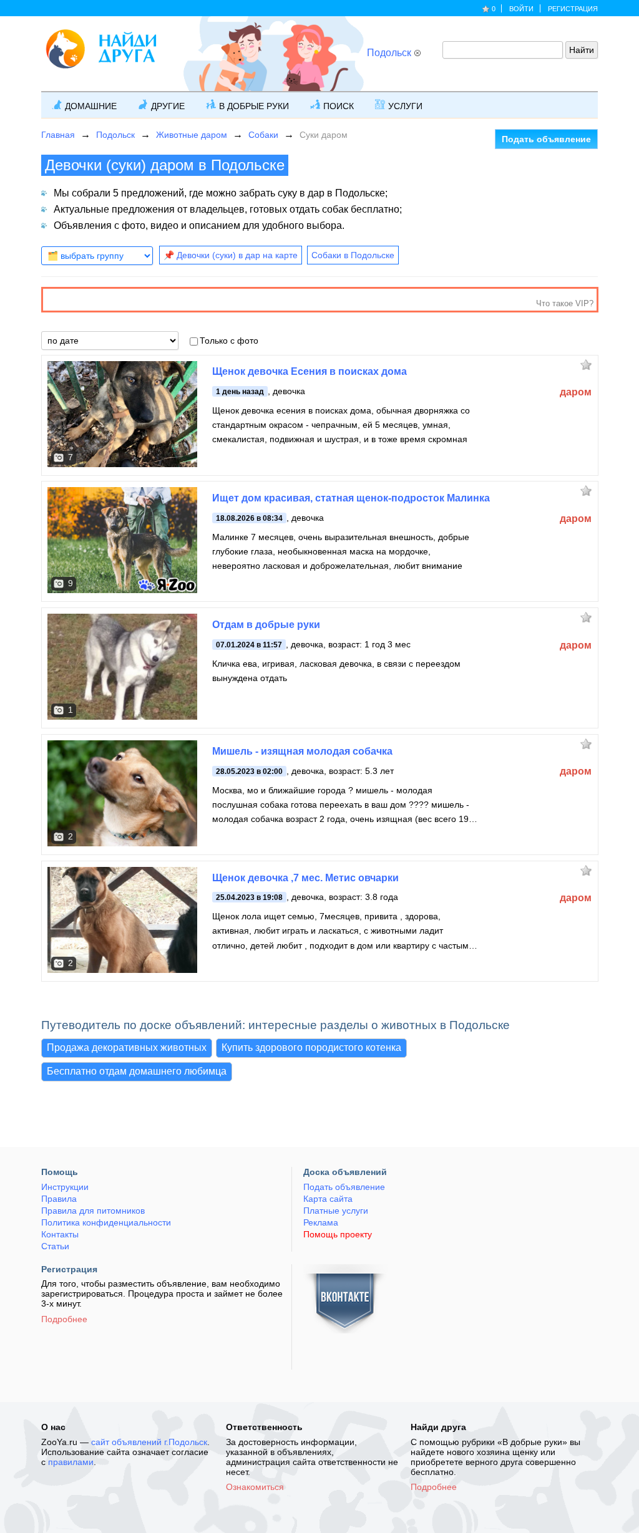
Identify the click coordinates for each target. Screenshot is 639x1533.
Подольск (389, 52)
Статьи (55, 1246)
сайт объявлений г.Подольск (149, 1442)
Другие (168, 106)
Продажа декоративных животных (127, 1047)
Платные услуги (335, 1211)
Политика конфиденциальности (106, 1222)
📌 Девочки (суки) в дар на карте (230, 255)
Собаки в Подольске (352, 255)
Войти (521, 8)
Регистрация (573, 8)
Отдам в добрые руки (266, 624)
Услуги (405, 106)
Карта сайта (328, 1199)
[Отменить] (416, 52)
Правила (59, 1199)
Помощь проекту (337, 1234)
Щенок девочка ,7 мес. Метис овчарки (305, 878)
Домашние (91, 106)
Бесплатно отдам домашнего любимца (137, 1071)
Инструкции (65, 1187)
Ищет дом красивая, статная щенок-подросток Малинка (351, 498)
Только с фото (229, 341)
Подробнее (64, 1319)
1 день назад (240, 391)
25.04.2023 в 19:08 (249, 897)
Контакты (60, 1234)
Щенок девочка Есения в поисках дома (309, 371)
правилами (71, 1462)
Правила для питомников (93, 1211)
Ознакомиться (255, 1487)
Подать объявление (546, 139)
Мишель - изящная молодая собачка (302, 751)
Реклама (320, 1222)
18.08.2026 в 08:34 (249, 518)
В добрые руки (254, 106)
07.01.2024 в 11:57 (249, 645)
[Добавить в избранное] (589, 364)
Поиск (338, 106)
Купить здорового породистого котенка (311, 1047)
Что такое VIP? (564, 303)
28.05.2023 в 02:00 (249, 771)
